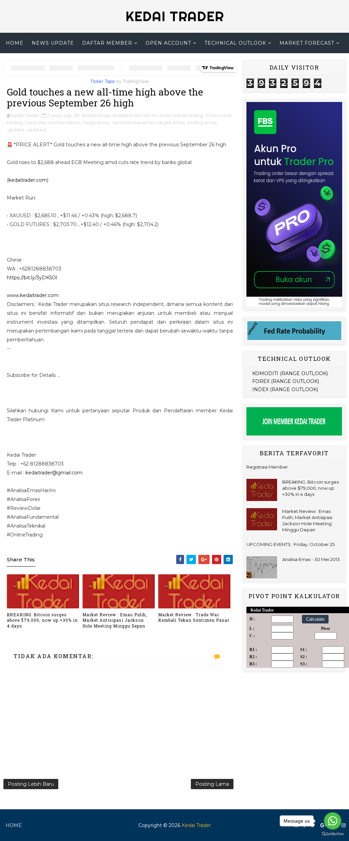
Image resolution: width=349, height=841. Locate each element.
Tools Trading (172, 63)
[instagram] (343, 825)
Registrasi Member (267, 467)
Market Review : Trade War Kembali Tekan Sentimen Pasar (193, 617)
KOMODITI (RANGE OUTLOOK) (290, 373)
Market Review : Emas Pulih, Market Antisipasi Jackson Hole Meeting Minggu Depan (114, 620)
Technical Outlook (235, 43)
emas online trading (181, 115)
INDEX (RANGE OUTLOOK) (285, 389)
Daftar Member (107, 43)
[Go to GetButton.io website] (333, 834)
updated (36, 129)
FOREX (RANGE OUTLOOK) (285, 381)
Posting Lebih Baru (31, 784)
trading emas (201, 122)
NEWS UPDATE (53, 43)
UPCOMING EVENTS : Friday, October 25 (290, 544)
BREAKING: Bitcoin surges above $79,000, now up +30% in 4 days (42, 620)
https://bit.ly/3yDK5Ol (32, 278)
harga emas (96, 122)
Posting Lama (212, 784)
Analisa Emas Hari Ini (134, 115)
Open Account (168, 43)
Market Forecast (306, 43)
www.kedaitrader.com (33, 295)
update (15, 129)
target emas (171, 122)
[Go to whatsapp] (332, 820)
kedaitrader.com (28, 180)
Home (15, 43)
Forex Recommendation (52, 122)
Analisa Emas (95, 115)
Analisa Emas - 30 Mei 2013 (311, 559)
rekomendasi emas (133, 122)
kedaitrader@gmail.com (54, 473)
